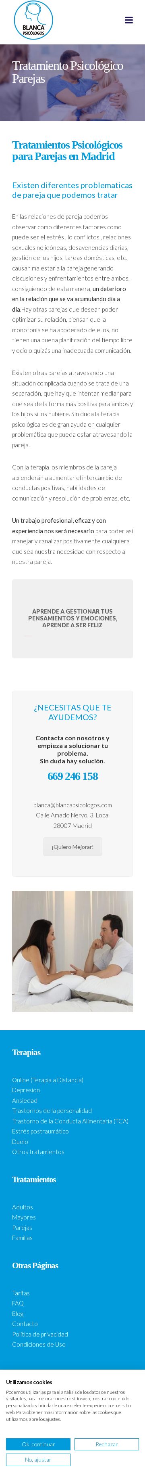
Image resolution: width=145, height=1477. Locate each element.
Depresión (26, 1090)
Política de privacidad (40, 1334)
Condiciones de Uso (39, 1344)
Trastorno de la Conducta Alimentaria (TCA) (70, 1121)
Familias (22, 1237)
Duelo (20, 1141)
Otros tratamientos (38, 1151)
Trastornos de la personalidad (52, 1110)
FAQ (18, 1303)
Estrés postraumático (40, 1131)
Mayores (24, 1217)
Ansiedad (24, 1100)
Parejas (22, 1227)
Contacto (25, 1323)
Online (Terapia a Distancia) (47, 1079)
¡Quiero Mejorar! (73, 846)
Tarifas (21, 1293)
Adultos (22, 1207)
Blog (17, 1313)
